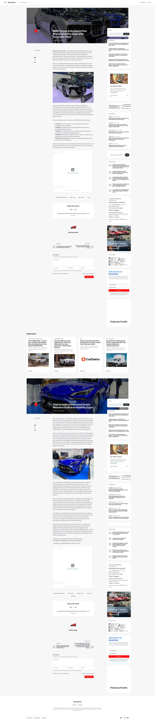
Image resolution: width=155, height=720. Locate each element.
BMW (39, 30)
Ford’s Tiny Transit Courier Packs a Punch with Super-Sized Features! (118, 504)
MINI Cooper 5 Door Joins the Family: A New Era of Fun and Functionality (119, 132)
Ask (127, 155)
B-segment (110, 204)
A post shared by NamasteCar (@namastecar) (72, 190)
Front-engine (114, 210)
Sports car (117, 215)
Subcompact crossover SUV (114, 219)
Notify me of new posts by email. (88, 273)
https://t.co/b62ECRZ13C (61, 540)
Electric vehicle (81, 197)
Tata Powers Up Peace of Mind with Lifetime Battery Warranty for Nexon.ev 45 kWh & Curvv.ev (120, 185)
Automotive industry (117, 202)
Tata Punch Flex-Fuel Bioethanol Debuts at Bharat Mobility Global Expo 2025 (119, 119)
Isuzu (107, 338)
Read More (30, 371)
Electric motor (116, 204)
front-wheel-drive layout (116, 212)
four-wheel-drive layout (116, 208)
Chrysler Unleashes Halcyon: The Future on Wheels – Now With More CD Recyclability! (119, 517)
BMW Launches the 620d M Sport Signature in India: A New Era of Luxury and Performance (119, 139)
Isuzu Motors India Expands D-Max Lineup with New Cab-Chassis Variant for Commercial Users (116, 343)
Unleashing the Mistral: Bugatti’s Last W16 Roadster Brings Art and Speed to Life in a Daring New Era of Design (120, 179)
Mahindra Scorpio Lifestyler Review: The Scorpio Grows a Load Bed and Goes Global (119, 60)
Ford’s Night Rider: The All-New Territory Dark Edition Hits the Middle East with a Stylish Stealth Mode (37, 343)
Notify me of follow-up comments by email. (61, 273)
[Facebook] (127, 717)
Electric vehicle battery (114, 206)
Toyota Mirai (73, 596)
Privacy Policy (29, 717)
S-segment (110, 215)
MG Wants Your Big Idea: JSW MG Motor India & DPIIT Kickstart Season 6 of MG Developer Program (120, 545)
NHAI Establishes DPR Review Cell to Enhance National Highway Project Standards (117, 497)
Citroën (55, 338)
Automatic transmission (115, 199)
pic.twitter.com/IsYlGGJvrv (75, 540)
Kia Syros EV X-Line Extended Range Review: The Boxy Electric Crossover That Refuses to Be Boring (118, 65)
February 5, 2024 (76, 543)
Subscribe (119, 290)
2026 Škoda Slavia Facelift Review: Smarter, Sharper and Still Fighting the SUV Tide (119, 49)
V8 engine (110, 221)
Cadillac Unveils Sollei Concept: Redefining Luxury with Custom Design (120, 557)
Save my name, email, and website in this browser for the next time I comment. (68, 270)
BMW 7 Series (72, 197)
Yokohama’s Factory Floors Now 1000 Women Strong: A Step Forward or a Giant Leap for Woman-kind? (118, 125)
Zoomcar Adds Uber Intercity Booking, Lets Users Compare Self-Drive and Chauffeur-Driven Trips (119, 44)
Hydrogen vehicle (80, 593)
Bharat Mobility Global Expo (61, 197)
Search (110, 30)
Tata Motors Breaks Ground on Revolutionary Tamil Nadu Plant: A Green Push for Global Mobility (118, 490)
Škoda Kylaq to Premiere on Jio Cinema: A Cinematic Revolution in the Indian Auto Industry (120, 551)
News (37, 338)
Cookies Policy (37, 717)
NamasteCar (12, 2)
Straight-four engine (114, 217)
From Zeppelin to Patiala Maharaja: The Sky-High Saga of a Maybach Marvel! (120, 191)
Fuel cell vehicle (70, 593)
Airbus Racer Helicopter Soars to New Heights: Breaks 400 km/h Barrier (117, 146)
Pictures (40, 338)
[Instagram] (125, 717)
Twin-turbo (126, 219)
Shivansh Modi (73, 232)
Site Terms (44, 717)
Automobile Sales (112, 200)
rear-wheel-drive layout (123, 214)
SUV (121, 219)
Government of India (113, 214)
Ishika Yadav (73, 630)
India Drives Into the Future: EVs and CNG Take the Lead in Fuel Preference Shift (90, 342)
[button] (5, 2)
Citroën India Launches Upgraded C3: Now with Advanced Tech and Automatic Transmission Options (62, 344)
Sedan (88, 197)
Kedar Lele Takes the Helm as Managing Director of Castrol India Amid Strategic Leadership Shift (118, 511)
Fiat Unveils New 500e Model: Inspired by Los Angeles (119, 539)
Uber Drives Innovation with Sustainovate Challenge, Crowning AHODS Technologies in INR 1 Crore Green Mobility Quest (120, 166)
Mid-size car (89, 593)
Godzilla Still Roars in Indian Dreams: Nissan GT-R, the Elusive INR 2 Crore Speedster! (120, 172)
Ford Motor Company (32, 338)
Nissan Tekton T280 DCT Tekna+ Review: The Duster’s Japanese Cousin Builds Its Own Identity (118, 55)
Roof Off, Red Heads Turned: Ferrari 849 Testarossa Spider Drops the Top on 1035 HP (120, 533)
